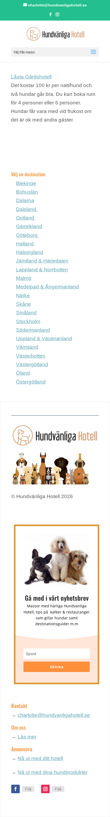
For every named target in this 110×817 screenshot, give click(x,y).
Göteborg (27, 235)
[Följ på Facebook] (15, 789)
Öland (23, 373)
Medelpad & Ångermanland (47, 287)
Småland (26, 312)
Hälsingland (29, 252)
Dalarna (25, 200)
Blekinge (26, 183)
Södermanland (33, 330)
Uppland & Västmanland (44, 338)
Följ (28, 789)
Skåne (23, 304)
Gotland (26, 218)
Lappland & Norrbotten (42, 269)
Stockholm (28, 321)
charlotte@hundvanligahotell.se (54, 715)
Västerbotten (30, 356)
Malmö (24, 278)
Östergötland (31, 382)
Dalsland (27, 209)
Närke (23, 295)
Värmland (27, 347)
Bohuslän (27, 192)
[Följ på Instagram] (45, 789)
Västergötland (32, 364)
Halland (25, 244)
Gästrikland (29, 226)
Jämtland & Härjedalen (42, 261)
